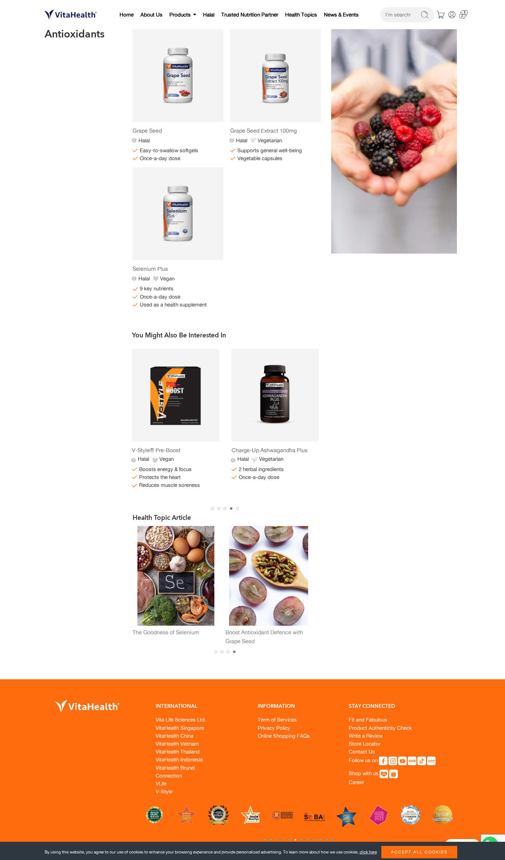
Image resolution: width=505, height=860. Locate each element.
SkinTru (241, 450)
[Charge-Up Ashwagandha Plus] (175, 395)
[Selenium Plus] (178, 214)
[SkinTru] (275, 395)
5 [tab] (237, 508)
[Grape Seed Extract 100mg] (275, 76)
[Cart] (441, 15)
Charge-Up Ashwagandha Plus (170, 450)
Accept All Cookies (419, 852)
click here (368, 852)
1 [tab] (213, 508)
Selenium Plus (150, 268)
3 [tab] (225, 508)
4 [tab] (231, 508)
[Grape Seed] (178, 76)
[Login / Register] (452, 14)
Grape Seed (147, 130)
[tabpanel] (175, 415)
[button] (264, 840)
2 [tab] (219, 508)
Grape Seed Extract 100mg (263, 130)
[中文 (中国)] (463, 14)
